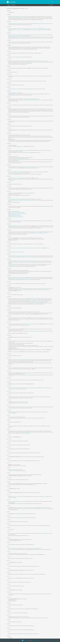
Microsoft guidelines (27, 433)
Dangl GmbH (26, 640)
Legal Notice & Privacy (35, 640)
